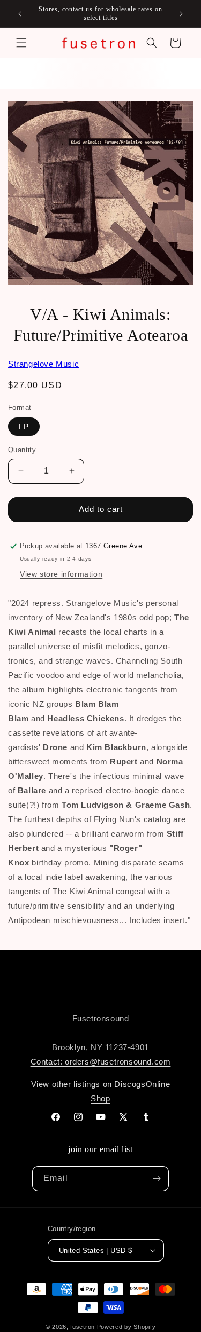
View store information (61, 574)
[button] (21, 42)
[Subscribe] (156, 1178)
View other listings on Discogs (88, 1084)
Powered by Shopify (126, 1326)
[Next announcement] (181, 14)
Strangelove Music (43, 363)
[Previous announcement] (20, 14)
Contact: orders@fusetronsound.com (101, 1061)
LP (24, 426)
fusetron (82, 1326)
